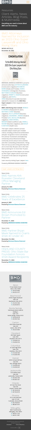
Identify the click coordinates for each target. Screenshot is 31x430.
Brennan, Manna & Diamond (7, 2)
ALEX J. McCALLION (13, 118)
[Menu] (27, 2)
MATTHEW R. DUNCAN (9, 93)
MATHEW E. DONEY (8, 112)
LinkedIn (19, 428)
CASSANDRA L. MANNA (16, 116)
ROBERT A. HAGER (14, 95)
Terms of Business (20, 424)
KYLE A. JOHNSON (14, 114)
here (26, 160)
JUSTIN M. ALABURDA (21, 85)
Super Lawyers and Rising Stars (13, 169)
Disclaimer (9, 424)
